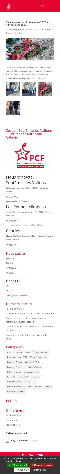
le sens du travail (15, 308)
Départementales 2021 (17, 357)
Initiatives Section (31, 372)
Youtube (10, 272)
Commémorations (15, 33)
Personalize (22, 469)
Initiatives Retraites (15, 367)
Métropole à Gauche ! (17, 295)
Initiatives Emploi (14, 362)
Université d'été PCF (15, 391)
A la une (46, 29)
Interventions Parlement (17, 376)
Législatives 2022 (14, 381)
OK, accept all (19, 465)
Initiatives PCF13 (32, 362)
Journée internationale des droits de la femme (30, 313)
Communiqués (23, 352)
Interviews (35, 376)
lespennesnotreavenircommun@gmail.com (24, 224)
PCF (8, 285)
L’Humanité (12, 420)
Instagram (11, 267)
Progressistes (13, 424)
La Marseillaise (13, 415)
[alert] (30, 440)
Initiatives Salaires (34, 367)
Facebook (11, 258)
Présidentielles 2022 (16, 386)
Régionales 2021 (35, 386)
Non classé (29, 381)
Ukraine (48, 386)
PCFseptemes (17, 29)
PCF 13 (9, 290)
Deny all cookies (43, 465)
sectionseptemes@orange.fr (18, 201)
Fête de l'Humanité (38, 357)
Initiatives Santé (14, 372)
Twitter (9, 263)
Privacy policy (39, 469)
